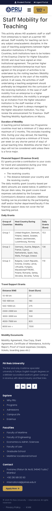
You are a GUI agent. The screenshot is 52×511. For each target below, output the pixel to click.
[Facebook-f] (34, 386)
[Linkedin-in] (23, 386)
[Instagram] (17, 386)
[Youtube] (28, 386)
